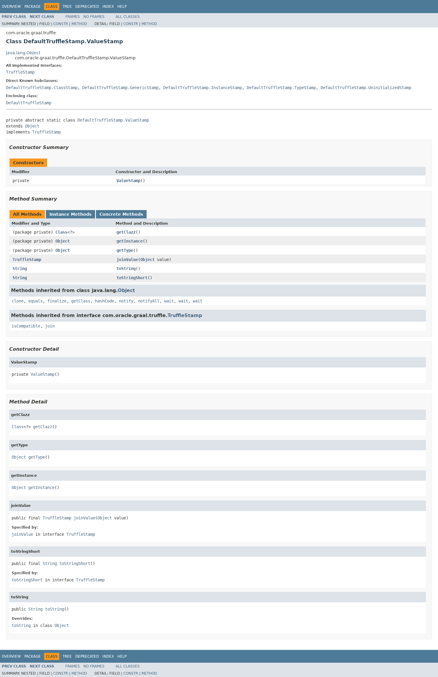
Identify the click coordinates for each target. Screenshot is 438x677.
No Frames (94, 17)
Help (122, 6)
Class (61, 232)
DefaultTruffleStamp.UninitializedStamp (366, 87)
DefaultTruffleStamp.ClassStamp (41, 87)
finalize (56, 301)
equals (35, 301)
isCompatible (26, 326)
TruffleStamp (20, 72)
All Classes (128, 17)
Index (108, 6)
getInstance (130, 241)
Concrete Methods (121, 214)
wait (169, 301)
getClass (80, 301)
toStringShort (132, 277)
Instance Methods (70, 214)
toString (126, 268)
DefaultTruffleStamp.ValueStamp (113, 120)
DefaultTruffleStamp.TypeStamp (281, 87)
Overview (11, 6)
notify (126, 301)
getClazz (126, 232)
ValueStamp (128, 180)
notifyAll (148, 301)
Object (32, 126)
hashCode (104, 301)
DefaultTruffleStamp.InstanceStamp (202, 87)
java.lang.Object (23, 52)
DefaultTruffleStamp (28, 102)
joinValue (127, 259)
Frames (72, 17)
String (20, 268)
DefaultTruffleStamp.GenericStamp (120, 87)
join (50, 326)
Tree (67, 6)
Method (79, 24)
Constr (60, 24)
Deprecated (87, 6)
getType (125, 250)
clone (18, 301)
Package (32, 6)
